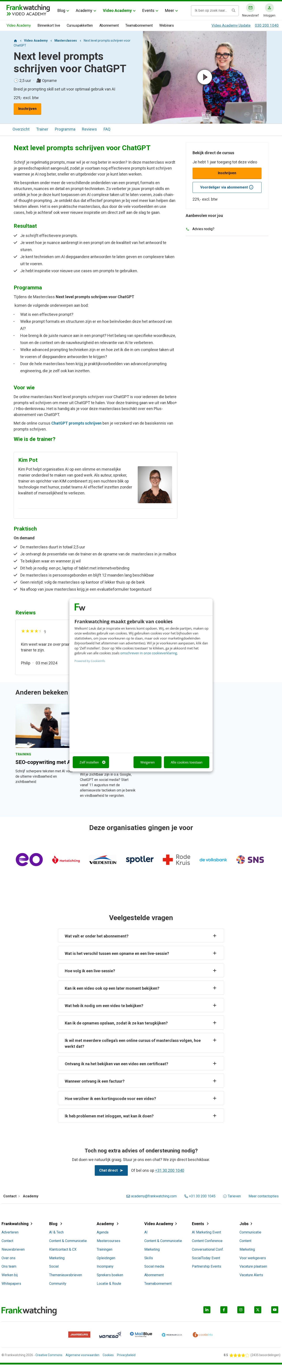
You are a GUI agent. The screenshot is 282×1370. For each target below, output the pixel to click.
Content (245, 1241)
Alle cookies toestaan (186, 762)
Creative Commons (48, 1355)
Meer (169, 10)
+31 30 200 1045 (202, 1196)
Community (57, 1283)
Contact (7, 1241)
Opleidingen (106, 1258)
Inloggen (269, 15)
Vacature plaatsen (253, 1266)
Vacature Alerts (251, 1275)
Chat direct (108, 1170)
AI (146, 1232)
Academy (84, 10)
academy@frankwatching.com (154, 1196)
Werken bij (10, 1275)
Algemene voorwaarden (82, 1355)
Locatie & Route (109, 1283)
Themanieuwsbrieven (65, 1275)
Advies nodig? (203, 229)
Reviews (89, 129)
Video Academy (117, 10)
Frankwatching (15, 1223)
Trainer (42, 129)
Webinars (166, 25)
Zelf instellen (89, 762)
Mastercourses (108, 1241)
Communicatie (250, 1232)
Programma (65, 129)
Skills (148, 1258)
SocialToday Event (206, 1258)
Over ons (8, 1258)
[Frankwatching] (28, 8)
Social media (154, 1266)
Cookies (108, 1355)
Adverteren (10, 1232)
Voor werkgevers (252, 1258)
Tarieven (234, 1196)
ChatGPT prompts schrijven (76, 423)
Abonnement (109, 25)
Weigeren (147, 762)
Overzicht (21, 129)
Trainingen (104, 1249)
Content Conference (207, 1241)
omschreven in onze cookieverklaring (148, 653)
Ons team (9, 1266)
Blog (61, 10)
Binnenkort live (48, 25)
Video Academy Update (231, 25)
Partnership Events (206, 1266)
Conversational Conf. (208, 1249)
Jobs (244, 1223)
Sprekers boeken (110, 1275)
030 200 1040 (267, 25)
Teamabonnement (139, 25)
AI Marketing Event (206, 1232)
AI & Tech (56, 1232)
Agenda (102, 1232)
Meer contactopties (264, 1196)
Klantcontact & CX (62, 1249)
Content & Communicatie (68, 1241)
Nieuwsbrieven (13, 1249)
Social (54, 1266)
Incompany (105, 1266)
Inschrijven (27, 109)
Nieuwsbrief (250, 15)
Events (148, 10)
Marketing (57, 1258)
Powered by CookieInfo (89, 661)
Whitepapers (11, 1283)
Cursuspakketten (80, 25)
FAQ (107, 129)
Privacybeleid (126, 1355)
